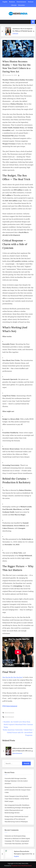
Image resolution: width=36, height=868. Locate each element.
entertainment (9, 717)
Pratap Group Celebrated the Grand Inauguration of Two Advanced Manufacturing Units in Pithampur (16, 818)
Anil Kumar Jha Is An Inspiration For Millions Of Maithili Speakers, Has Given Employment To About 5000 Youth (22, 30)
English (5, 2)
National (30, 2)
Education (21, 5)
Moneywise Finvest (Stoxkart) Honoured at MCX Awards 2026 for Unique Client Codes (18, 789)
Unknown (8, 836)
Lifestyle (14, 5)
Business (12, 2)
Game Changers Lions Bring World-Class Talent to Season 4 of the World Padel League (17, 798)
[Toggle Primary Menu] (33, 22)
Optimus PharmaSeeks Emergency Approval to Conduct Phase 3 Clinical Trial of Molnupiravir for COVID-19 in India (23, 852)
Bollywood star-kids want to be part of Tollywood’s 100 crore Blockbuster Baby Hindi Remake (23, 749)
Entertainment (21, 2)
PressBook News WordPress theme (21, 865)
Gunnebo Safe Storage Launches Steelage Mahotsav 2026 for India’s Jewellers (16, 780)
